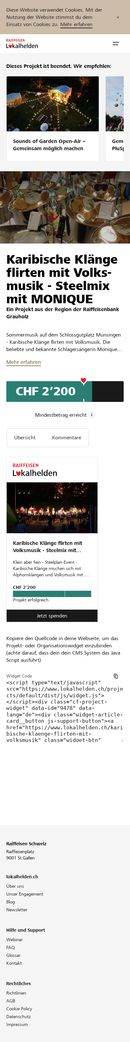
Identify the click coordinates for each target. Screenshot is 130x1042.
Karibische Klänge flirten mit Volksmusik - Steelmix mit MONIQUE (47, 547)
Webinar (14, 939)
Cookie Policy (19, 1008)
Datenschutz (18, 1016)
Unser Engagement (24, 894)
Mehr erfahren (76, 24)
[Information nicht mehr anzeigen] (118, 17)
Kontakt (14, 963)
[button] (116, 44)
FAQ (10, 947)
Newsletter (16, 909)
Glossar (13, 955)
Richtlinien (16, 992)
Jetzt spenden (52, 616)
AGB (10, 1000)
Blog (10, 901)
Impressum (17, 1024)
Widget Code (19, 675)
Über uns (15, 886)
